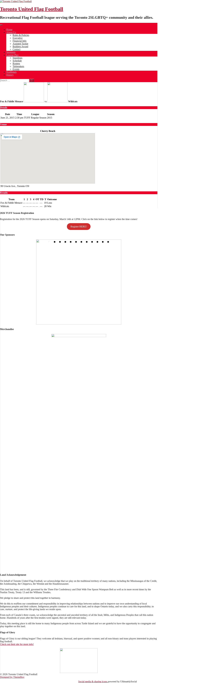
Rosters (16, 63)
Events (16, 69)
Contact (16, 49)
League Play (12, 55)
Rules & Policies (21, 35)
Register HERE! (79, 226)
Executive (18, 38)
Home (9, 29)
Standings (17, 57)
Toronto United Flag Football (31, 9)
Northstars (11, 72)
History (10, 74)
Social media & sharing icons (93, 681)
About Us (11, 32)
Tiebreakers (18, 66)
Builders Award (20, 46)
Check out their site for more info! (17, 644)
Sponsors (10, 52)
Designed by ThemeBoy (12, 677)
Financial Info (19, 41)
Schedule (17, 60)
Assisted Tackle (20, 43)
